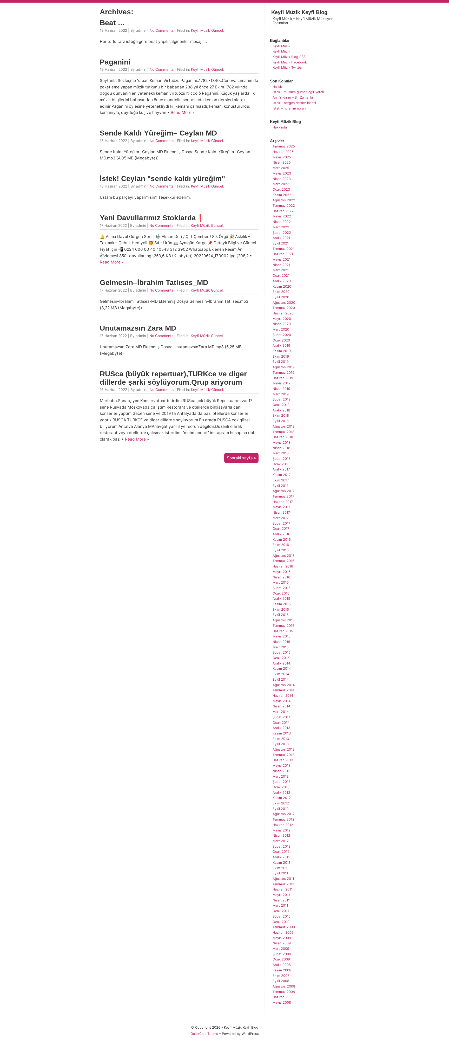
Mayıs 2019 (281, 383)
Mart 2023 (281, 184)
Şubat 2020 (282, 335)
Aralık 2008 (282, 965)
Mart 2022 (281, 227)
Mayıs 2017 (281, 507)
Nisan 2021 (281, 265)
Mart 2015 (281, 647)
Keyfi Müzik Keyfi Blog (299, 12)
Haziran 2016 (283, 566)
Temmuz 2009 (284, 927)
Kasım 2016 (282, 539)
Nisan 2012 (281, 835)
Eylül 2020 (281, 297)
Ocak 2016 (281, 593)
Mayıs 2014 (281, 701)
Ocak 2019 (281, 405)
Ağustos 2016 (284, 556)
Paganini (115, 62)
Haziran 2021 (283, 254)
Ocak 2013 (281, 787)
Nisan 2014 (281, 706)
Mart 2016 (281, 582)
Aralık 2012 (281, 793)
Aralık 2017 (281, 469)
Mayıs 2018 (281, 442)
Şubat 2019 (281, 399)
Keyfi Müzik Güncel (207, 30)
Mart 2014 (281, 712)
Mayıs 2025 (282, 157)
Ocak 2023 (281, 189)
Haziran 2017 (283, 502)
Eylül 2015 (281, 615)
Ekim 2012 (281, 803)
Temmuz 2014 (283, 690)
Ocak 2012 (281, 852)
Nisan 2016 (281, 577)
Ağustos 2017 (283, 491)
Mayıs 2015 (281, 636)
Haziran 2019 (283, 378)
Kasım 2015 (282, 604)
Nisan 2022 (282, 222)
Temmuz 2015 (283, 626)
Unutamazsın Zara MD (138, 328)
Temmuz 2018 (283, 432)
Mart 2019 (281, 394)
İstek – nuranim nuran (289, 108)
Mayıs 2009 (282, 938)
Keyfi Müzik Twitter (287, 67)
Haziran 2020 (283, 313)
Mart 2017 (280, 518)
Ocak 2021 (281, 276)
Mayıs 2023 (282, 173)
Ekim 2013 (281, 739)
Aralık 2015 (281, 599)
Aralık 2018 (281, 410)
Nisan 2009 (282, 943)
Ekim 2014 (281, 674)
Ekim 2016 (281, 545)
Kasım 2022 (282, 195)
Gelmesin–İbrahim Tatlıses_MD (154, 283)
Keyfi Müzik (281, 46)
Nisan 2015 (281, 642)
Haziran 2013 (283, 760)
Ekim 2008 (281, 976)
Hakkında (280, 127)
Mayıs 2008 (282, 1002)
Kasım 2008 (282, 970)
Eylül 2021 (281, 243)
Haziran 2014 (283, 696)
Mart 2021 (281, 270)
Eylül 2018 (281, 421)
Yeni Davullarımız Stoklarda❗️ (152, 218)
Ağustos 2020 (284, 303)
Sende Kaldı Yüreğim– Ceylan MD (158, 133)
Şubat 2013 (281, 782)
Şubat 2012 (281, 846)
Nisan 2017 (281, 512)
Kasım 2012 (282, 798)
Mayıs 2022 (282, 216)
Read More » (183, 112)
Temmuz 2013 (283, 755)
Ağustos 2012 (284, 814)
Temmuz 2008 (284, 992)
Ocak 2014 (281, 723)
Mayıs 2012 (281, 830)
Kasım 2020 (282, 286)
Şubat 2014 (281, 717)
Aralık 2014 (281, 663)
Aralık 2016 (281, 534)
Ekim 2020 (281, 292)
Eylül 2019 (281, 362)
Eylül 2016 (281, 550)
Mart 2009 (281, 949)
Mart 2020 (281, 329)
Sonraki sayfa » (241, 457)
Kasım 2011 (281, 863)
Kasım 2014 (282, 668)
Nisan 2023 (282, 179)
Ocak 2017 (281, 529)
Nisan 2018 (281, 448)
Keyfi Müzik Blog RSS (289, 57)
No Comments (162, 30)
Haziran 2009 (283, 932)
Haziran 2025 (283, 152)
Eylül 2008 (281, 981)
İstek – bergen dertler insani (294, 103)
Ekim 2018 (281, 415)
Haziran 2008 (283, 997)
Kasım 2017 (281, 475)
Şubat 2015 (281, 652)
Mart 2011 (280, 905)
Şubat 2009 (282, 954)
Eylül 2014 (281, 679)
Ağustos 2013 (284, 749)
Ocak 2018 (281, 464)
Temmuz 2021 (283, 249)
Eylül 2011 (280, 873)
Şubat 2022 (282, 233)
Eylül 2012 (281, 809)
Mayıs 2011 (281, 895)
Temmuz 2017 (283, 496)
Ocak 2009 (281, 959)
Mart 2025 (281, 168)
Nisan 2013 (281, 771)
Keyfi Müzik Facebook (290, 62)
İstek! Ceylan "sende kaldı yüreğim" (162, 179)
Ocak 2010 (281, 922)
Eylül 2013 (281, 744)
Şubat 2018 (281, 459)
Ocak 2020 (281, 340)
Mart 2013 (281, 776)
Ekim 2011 (280, 868)
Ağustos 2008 (284, 986)
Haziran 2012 (283, 825)
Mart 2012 (281, 841)
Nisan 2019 (281, 389)
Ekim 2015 (281, 609)
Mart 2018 (281, 453)
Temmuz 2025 (284, 146)
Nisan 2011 (281, 900)
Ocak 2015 (281, 658)
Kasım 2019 (282, 351)
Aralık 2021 (281, 238)
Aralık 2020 (282, 281)
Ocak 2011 (281, 911)
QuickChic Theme (204, 1034)
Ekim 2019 (281, 356)
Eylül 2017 (280, 486)
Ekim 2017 (281, 480)
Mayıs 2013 (281, 765)
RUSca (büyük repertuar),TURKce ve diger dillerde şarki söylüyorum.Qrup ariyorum (173, 378)
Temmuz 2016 (283, 561)
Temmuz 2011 (283, 884)
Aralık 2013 (281, 728)
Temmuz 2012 (283, 819)
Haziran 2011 (283, 889)
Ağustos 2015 (284, 620)
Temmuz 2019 (283, 373)
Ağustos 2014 (284, 685)
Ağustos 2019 (284, 367)
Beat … (112, 23)
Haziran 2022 (283, 211)
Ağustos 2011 (283, 879)
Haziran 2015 (283, 631)
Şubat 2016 (281, 588)
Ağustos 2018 (284, 426)
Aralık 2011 (281, 857)
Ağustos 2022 (284, 200)
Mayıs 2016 (281, 572)
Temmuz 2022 (284, 206)
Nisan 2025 (282, 162)
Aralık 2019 (281, 345)
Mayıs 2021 (281, 259)
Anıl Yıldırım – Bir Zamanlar (293, 97)
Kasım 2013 (282, 733)
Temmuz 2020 (284, 308)
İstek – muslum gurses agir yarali (298, 92)
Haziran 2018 (283, 437)
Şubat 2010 (281, 916)
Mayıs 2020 (282, 319)
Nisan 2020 (282, 324)
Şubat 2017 (281, 523)
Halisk (277, 87)
